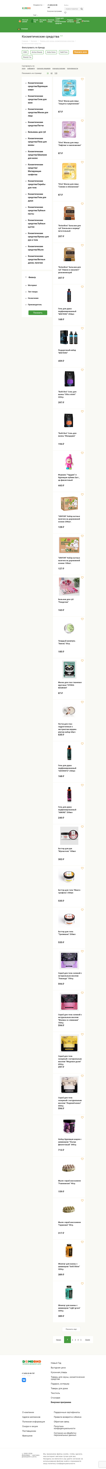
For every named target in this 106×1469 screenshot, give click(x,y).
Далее (87, 1340)
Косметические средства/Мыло (36, 248)
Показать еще (71, 1329)
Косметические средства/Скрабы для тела (36, 184)
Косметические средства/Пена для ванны (37, 141)
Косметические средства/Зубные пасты (36, 210)
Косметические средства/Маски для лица (38, 112)
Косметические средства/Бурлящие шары (38, 86)
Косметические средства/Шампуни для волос (37, 154)
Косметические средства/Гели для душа (37, 197)
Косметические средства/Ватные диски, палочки (36, 259)
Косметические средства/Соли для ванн (37, 99)
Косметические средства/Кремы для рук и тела (38, 236)
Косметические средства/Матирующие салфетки (35, 169)
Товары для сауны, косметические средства (57, 41)
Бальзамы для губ (37, 132)
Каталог (34, 41)
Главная (25, 41)
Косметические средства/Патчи (36, 124)
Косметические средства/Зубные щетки (36, 223)
